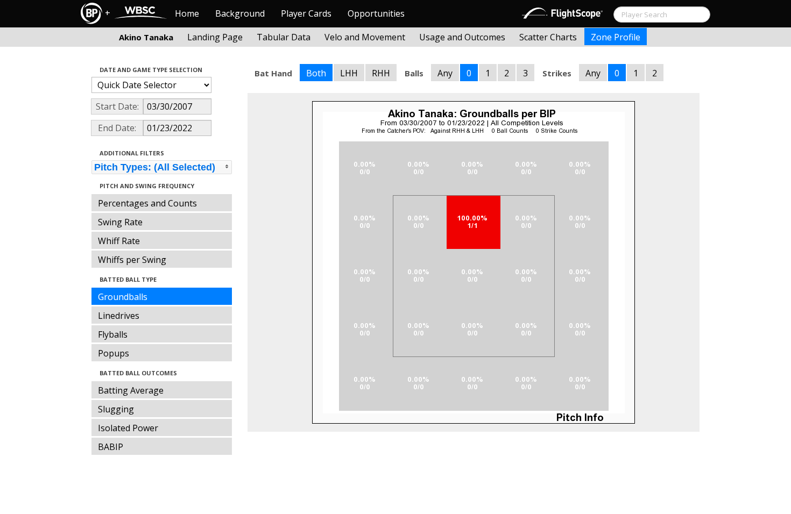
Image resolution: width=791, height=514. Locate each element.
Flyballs (113, 334)
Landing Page (215, 37)
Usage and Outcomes (462, 37)
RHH (381, 73)
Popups (113, 353)
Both (316, 73)
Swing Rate (120, 222)
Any (445, 73)
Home (187, 13)
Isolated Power (128, 428)
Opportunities (376, 13)
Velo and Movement (364, 37)
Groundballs (122, 297)
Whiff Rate (119, 241)
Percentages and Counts (147, 203)
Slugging (116, 409)
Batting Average (131, 390)
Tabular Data (283, 37)
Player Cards (306, 13)
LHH (349, 73)
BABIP (110, 447)
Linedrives (118, 316)
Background (240, 13)
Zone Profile (615, 37)
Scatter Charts (548, 37)
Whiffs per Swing (132, 260)
